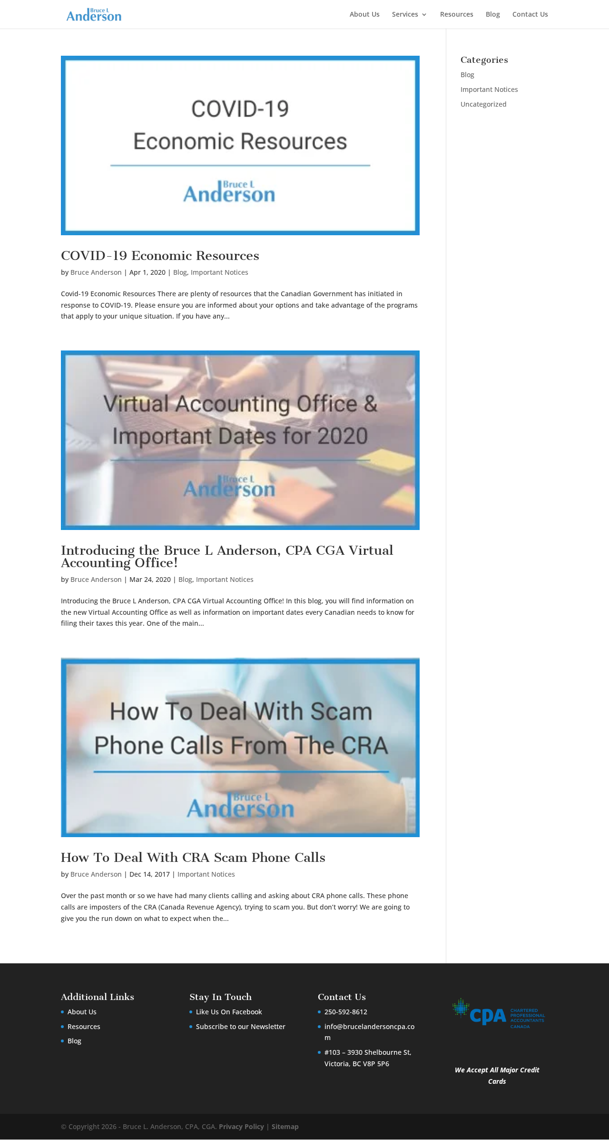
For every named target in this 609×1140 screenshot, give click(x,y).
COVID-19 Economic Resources (160, 255)
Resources (456, 15)
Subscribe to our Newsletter (240, 1026)
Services (405, 15)
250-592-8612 (345, 1011)
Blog (493, 15)
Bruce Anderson (96, 272)
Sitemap (285, 1126)
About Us (365, 15)
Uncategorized (484, 104)
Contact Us (530, 15)
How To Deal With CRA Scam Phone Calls (193, 857)
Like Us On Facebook (229, 1011)
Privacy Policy (241, 1126)
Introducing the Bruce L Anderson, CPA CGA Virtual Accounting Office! (227, 556)
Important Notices (219, 272)
